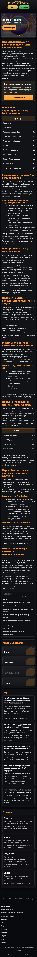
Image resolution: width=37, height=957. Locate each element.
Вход (12, 7)
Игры (2, 939)
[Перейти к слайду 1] (17, 35)
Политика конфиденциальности (12, 912)
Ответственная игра (7, 916)
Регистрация (24, 7)
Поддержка (5, 926)
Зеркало (3, 942)
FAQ (2, 922)
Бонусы (3, 936)
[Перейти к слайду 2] (19, 35)
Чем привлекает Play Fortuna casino (15, 606)
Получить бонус (18, 97)
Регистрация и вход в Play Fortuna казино (17, 603)
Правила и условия (7, 909)
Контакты (4, 929)
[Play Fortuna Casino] (18, 2)
